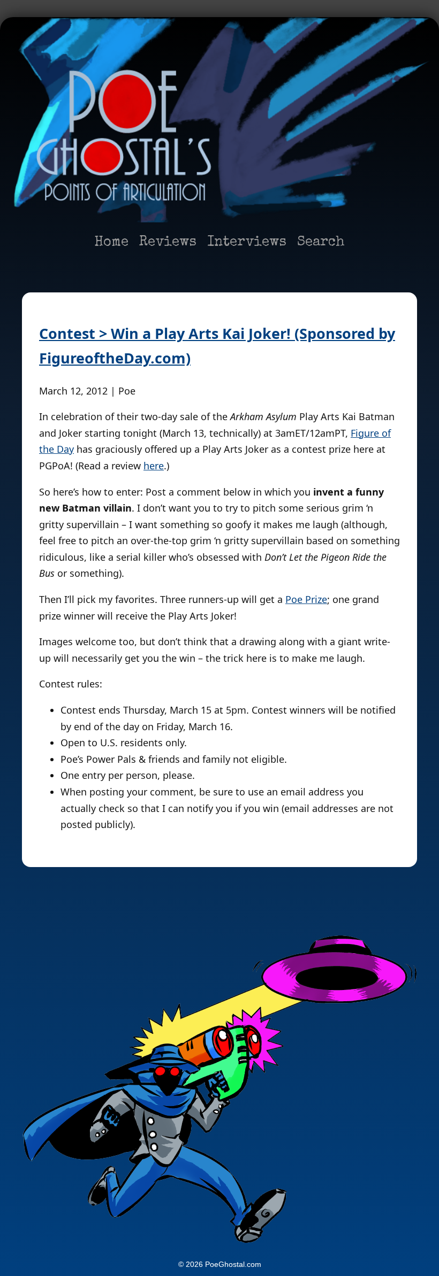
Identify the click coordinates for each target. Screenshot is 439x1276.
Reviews (167, 243)
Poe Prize (306, 599)
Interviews (246, 243)
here (153, 465)
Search (321, 243)
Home (111, 243)
